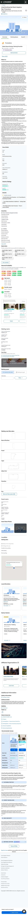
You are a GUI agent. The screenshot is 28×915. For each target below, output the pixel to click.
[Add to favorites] (26, 10)
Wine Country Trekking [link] (10, 624)
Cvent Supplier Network (5, 855)
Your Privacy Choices (5, 878)
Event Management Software (6, 860)
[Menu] (1, 2)
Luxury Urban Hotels (8, 676)
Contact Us (3, 874)
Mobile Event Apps (4, 864)
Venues (3, 5)
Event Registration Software (6, 862)
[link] (12, 619)
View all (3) (4, 56)
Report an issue (4, 850)
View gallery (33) (21, 32)
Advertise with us (4, 887)
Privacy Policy (4, 881)
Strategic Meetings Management (7, 866)
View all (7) (3, 244)
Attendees (3, 375)
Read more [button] (6, 601)
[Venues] (25, 2)
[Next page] (23, 313)
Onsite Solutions (4, 857)
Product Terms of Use (5, 883)
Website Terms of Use (5, 885)
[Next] (26, 37)
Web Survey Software (5, 868)
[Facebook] (2, 712)
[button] (12, 377)
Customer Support (4, 876)
